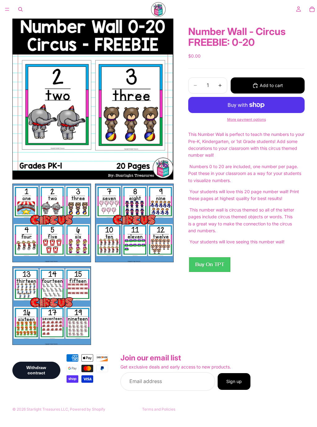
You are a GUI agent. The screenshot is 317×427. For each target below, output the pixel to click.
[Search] (20, 9)
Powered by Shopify (87, 409)
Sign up (234, 381)
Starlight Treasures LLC (47, 409)
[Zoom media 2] (51, 223)
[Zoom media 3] (134, 223)
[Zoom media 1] (92, 99)
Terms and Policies (158, 409)
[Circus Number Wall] (209, 264)
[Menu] (7, 9)
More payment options (246, 119)
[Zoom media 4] (51, 305)
